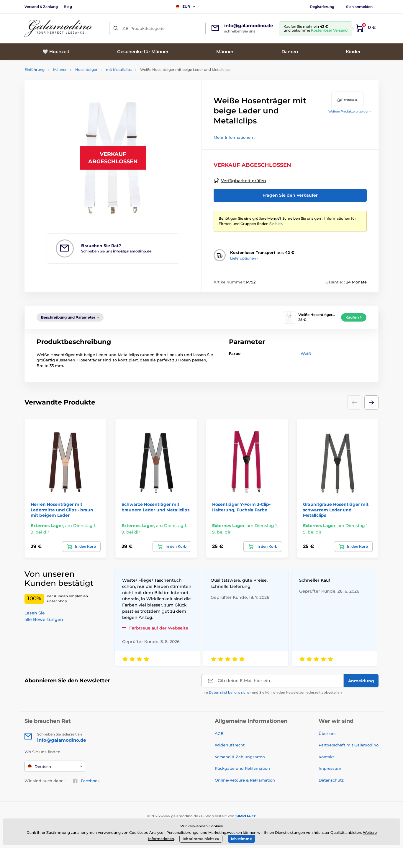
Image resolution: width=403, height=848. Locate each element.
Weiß (306, 353)
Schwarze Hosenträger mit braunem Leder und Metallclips (155, 507)
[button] (371, 402)
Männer (60, 69)
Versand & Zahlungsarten (240, 756)
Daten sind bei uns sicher (230, 692)
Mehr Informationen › (234, 137)
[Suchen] (115, 28)
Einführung (34, 69)
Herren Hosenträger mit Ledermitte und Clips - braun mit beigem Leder (62, 510)
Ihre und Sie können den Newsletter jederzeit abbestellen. (272, 692)
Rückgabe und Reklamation (242, 768)
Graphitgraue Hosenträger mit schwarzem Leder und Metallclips (335, 510)
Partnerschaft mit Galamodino (349, 745)
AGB (219, 733)
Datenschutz (331, 780)
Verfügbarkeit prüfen (243, 180)
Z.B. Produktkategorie (143, 28)
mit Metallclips (119, 69)
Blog (68, 6)
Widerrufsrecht (230, 745)
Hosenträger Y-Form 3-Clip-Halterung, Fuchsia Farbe (241, 507)
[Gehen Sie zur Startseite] (58, 28)
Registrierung (322, 6)
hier (278, 223)
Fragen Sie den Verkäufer (290, 195)
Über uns (328, 733)
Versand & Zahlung (41, 6)
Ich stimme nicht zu (201, 838)
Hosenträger (86, 69)
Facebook (90, 780)
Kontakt (326, 756)
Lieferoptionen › (244, 258)
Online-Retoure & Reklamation (245, 780)
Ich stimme (241, 838)
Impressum (330, 768)
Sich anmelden (359, 6)
